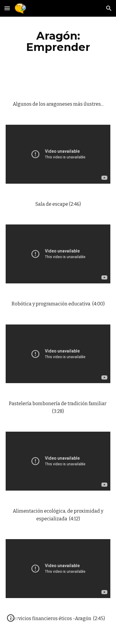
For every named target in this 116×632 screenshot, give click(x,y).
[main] (58, 41)
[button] (7, 8)
